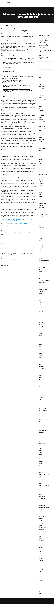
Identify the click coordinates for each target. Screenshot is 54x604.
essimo (40, 271)
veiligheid (15, 223)
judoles (40, 335)
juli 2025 (40, 104)
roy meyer (41, 434)
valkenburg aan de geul (43, 562)
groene (40, 293)
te (39, 542)
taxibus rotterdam (42, 527)
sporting (40, 454)
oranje (40, 395)
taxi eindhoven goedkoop (44, 485)
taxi (39, 465)
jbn (39, 313)
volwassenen (41, 567)
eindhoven (41, 265)
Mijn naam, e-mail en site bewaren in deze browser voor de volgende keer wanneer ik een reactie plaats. (17, 254)
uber (40, 553)
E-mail (2, 247)
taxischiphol (41, 538)
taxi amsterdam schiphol (44, 474)
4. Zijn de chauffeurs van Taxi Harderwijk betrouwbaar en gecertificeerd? (18, 84)
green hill (41, 291)
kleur (40, 346)
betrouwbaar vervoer (7, 219)
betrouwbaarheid (16, 219)
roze (40, 437)
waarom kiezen (21, 223)
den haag (41, 258)
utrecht (40, 558)
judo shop (41, 329)
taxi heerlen (41, 492)
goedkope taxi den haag (44, 284)
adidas (40, 190)
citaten (40, 240)
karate (40, 340)
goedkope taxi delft (43, 282)
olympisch (41, 390)
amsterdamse (42, 216)
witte (40, 578)
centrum (40, 238)
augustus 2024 (42, 128)
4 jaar (40, 181)
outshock (41, 397)
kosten (40, 351)
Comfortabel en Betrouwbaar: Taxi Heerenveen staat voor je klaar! (15, 226)
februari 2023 (41, 168)
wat (39, 573)
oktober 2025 (41, 97)
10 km (40, 176)
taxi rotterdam (42, 505)
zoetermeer (41, 589)
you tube (40, 580)
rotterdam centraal (43, 428)
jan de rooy (41, 311)
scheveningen (42, 443)
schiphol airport (42, 448)
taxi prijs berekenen (43, 498)
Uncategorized (42, 556)
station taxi (41, 456)
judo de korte (41, 322)
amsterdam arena (42, 212)
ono (39, 393)
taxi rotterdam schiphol (44, 507)
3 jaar (40, 179)
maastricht (41, 364)
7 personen (41, 187)
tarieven (28, 222)
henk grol (41, 304)
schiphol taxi (41, 450)
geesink (40, 276)
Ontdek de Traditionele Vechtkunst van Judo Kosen (44, 58)
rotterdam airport (42, 426)
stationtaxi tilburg (42, 459)
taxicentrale (41, 529)
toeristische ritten (9, 223)
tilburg (40, 549)
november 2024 (42, 121)
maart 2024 (41, 139)
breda (40, 229)
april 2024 (41, 137)
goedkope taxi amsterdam (44, 280)
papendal (41, 401)
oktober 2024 (41, 124)
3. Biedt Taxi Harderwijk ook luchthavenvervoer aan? (14, 82)
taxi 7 (40, 470)
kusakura (41, 355)
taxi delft (40, 481)
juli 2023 (40, 157)
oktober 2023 (41, 150)
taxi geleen (41, 487)
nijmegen (41, 379)
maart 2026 (41, 86)
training (40, 551)
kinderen (40, 344)
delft (40, 249)
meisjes (40, 373)
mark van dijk (41, 368)
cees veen (41, 236)
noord (40, 384)
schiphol (40, 445)
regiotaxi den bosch (43, 410)
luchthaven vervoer (43, 359)
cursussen (41, 247)
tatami (40, 463)
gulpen (40, 298)
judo (39, 318)
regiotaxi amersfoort (43, 406)
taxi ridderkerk (42, 503)
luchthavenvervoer (25, 220)
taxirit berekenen (42, 534)
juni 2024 (40, 132)
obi (39, 388)
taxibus (40, 525)
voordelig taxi (41, 569)
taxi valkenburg (42, 514)
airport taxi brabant (43, 198)
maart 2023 (41, 166)
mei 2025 (41, 108)
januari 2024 (41, 143)
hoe (39, 307)
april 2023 (41, 163)
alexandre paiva (42, 205)
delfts (40, 251)
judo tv (40, 331)
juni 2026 (40, 80)
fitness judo (41, 273)
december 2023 (42, 146)
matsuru (40, 370)
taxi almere (41, 472)
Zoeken (41, 27)
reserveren (19, 222)
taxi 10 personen (42, 467)
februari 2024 (41, 141)
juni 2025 (40, 106)
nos (39, 386)
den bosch (41, 256)
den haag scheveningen (44, 260)
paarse (40, 399)
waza (40, 576)
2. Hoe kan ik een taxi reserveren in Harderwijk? (12, 81)
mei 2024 (41, 135)
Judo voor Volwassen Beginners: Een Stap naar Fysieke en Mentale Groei (44, 44)
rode (40, 415)
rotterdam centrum (43, 430)
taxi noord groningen (43, 496)
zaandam (41, 582)
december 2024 (42, 119)
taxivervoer (41, 540)
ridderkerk (41, 412)
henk (40, 302)
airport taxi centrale (43, 201)
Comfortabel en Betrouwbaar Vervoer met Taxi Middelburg (23, 228)
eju (39, 269)
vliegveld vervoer (42, 565)
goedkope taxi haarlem (43, 287)
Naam (2, 243)
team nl (40, 545)
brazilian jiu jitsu (42, 227)
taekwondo (41, 461)
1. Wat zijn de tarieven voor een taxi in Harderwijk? (13, 80)
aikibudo (40, 192)
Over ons (46, 3)
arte (40, 218)
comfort (9, 220)
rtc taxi (40, 441)
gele (40, 278)
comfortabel (14, 220)
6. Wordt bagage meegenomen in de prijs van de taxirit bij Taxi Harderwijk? (18, 87)
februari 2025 (41, 115)
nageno (40, 375)
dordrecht (41, 262)
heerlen (40, 300)
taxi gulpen (41, 490)
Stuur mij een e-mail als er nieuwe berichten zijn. (11, 263)
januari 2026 (41, 91)
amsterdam (41, 209)
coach (40, 243)
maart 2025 (41, 113)
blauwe (40, 225)
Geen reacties (12, 25)
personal (40, 404)
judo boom (41, 320)
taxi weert (41, 518)
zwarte (40, 593)
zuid (39, 591)
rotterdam (41, 423)
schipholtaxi (41, 452)
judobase (41, 333)
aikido (40, 194)
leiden (40, 357)
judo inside (41, 324)
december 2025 (42, 93)
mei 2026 (41, 82)
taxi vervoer (41, 516)
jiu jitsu (40, 315)
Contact (51, 3)
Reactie (3, 234)
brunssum (41, 234)
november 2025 (42, 95)
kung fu (40, 353)
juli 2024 (40, 130)
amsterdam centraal (43, 214)
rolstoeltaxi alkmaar (43, 417)
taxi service (41, 512)
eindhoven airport (42, 267)
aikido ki (40, 196)
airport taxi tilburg (42, 203)
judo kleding (41, 326)
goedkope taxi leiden (43, 289)
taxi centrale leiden (43, 479)
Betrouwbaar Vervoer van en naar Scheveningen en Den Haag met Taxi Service (45, 39)
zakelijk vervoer (27, 223)
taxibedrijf (41, 523)
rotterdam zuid (42, 432)
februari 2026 (41, 88)
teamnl (40, 547)
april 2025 (41, 110)
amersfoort (41, 207)
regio (15, 222)
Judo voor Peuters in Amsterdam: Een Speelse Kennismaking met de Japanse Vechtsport (45, 49)
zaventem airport (42, 584)
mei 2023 (40, 161)
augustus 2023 (42, 155)
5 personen (41, 183)
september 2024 (42, 126)
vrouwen (40, 571)
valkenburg (41, 560)
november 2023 (42, 148)
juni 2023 (40, 159)
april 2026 (41, 84)
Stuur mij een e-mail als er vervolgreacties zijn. (10, 259)
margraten (41, 366)
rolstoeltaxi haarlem (43, 419)
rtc (39, 439)
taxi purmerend (42, 501)
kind (39, 342)
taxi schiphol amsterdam (44, 509)
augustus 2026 (42, 75)
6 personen (41, 185)
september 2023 (42, 152)
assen (40, 221)
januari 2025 (41, 117)
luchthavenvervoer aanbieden (7, 222)
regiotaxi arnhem (42, 408)
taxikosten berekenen (43, 531)
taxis (40, 536)
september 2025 (42, 99)
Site (2, 250)
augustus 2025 (42, 102)
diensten (19, 220)
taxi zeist (40, 520)
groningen (41, 295)
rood (40, 421)
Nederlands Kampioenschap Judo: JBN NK (45, 54)
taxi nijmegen (41, 494)
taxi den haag (41, 483)
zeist (40, 587)
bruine (40, 232)
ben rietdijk (41, 223)
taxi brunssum (42, 476)
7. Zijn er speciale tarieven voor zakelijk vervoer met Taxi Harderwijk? (17, 89)
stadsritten (24, 222)
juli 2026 (40, 77)
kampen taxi (41, 337)
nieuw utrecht (42, 377)
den (39, 254)
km (39, 348)
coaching (41, 245)
